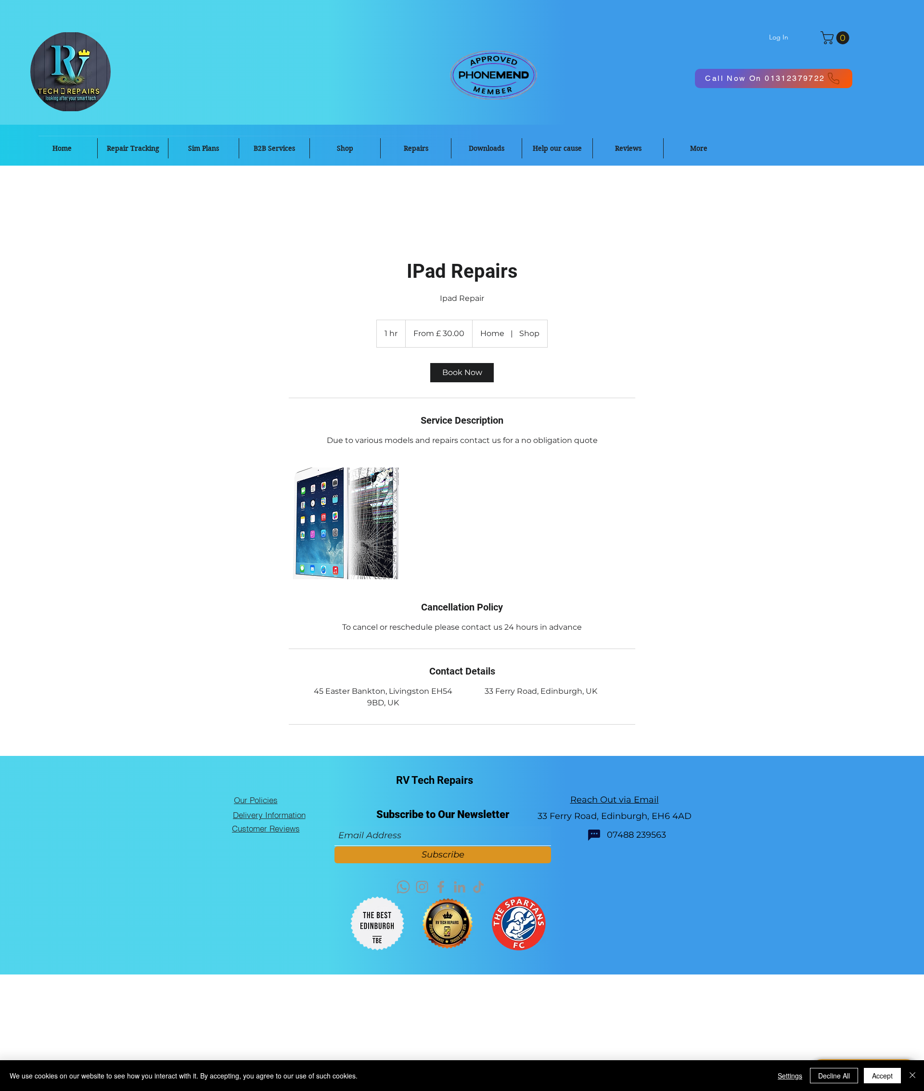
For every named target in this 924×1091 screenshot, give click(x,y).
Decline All (834, 1075)
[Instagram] (422, 887)
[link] (462, 372)
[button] (836, 37)
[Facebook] (441, 887)
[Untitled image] (344, 523)
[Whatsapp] (403, 887)
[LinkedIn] (459, 887)
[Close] (912, 1075)
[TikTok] (478, 887)
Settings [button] (790, 1075)
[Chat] (594, 835)
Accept (882, 1075)
